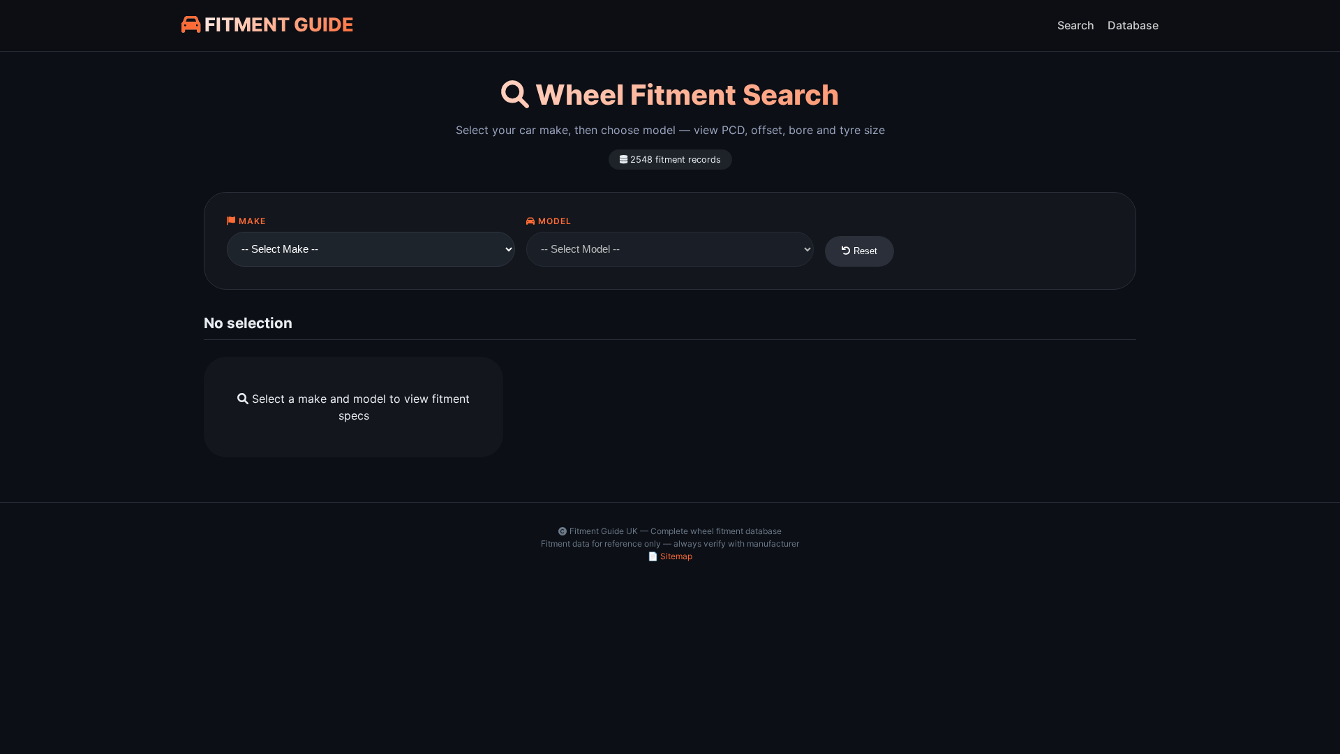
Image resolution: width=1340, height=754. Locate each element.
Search (1075, 25)
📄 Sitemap (670, 556)
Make (251, 221)
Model (553, 221)
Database (1133, 25)
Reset (864, 251)
